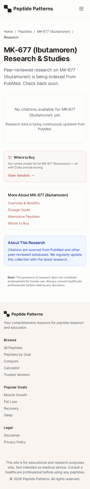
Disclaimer (12, 435)
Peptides (25, 31)
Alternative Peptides (24, 216)
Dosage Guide (19, 210)
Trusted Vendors (17, 375)
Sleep (8, 415)
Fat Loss (10, 401)
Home (8, 31)
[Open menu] (81, 8)
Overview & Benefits (24, 203)
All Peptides (13, 348)
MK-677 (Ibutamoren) (53, 31)
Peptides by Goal (17, 354)
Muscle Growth (15, 395)
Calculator (12, 368)
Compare (11, 361)
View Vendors (19, 175)
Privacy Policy (15, 442)
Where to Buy (18, 223)
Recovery (11, 408)
